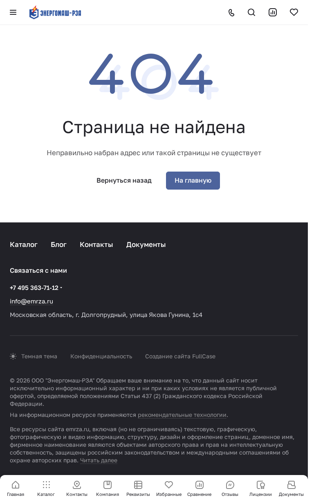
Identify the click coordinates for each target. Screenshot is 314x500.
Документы (146, 244)
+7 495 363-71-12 (34, 287)
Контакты (96, 244)
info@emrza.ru (31, 301)
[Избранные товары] (294, 12)
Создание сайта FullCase (180, 356)
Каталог (24, 244)
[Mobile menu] (13, 12)
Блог (59, 244)
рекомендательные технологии (182, 414)
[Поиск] (251, 12)
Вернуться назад (124, 180)
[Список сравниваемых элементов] (273, 12)
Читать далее (98, 460)
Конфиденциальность (101, 356)
